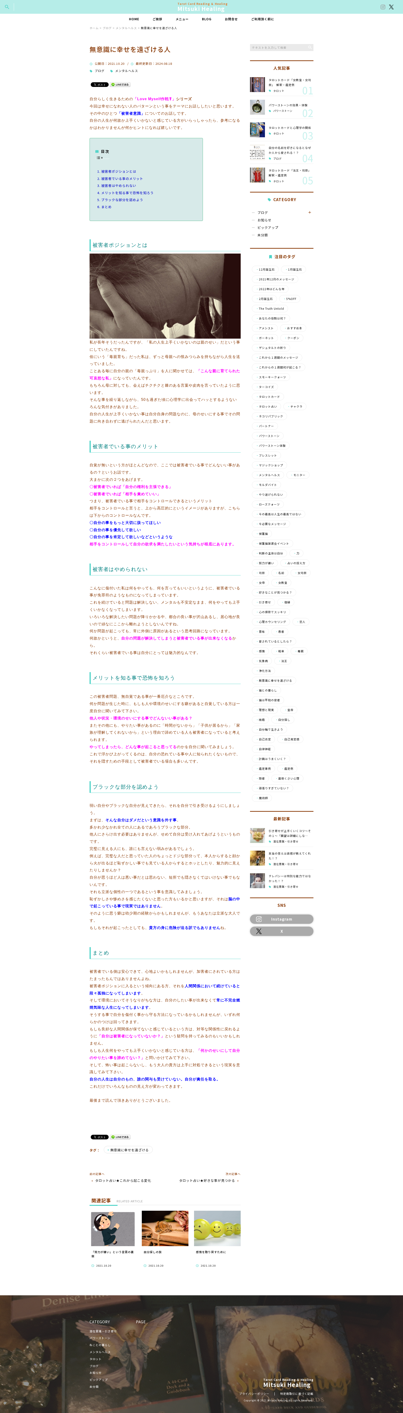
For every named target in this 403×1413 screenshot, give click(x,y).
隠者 (260, 778)
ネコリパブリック (269, 416)
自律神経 (263, 749)
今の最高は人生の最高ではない (278, 514)
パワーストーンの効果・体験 (288, 105)
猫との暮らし (266, 690)
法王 (282, 661)
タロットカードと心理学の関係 (290, 128)
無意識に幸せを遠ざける (129, 1150)
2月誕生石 (264, 298)
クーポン (291, 338)
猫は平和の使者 (268, 700)
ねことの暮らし (100, 1345)
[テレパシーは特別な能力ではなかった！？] (257, 880)
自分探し (282, 719)
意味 (260, 631)
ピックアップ (267, 227)
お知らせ (264, 220)
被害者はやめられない (118, 185)
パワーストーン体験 (271, 445)
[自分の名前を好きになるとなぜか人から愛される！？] (257, 152)
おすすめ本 (293, 328)
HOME (134, 19)
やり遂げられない (269, 494)
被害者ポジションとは (118, 171)
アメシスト (265, 328)
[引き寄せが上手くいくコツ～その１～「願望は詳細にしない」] (257, 835)
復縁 (285, 602)
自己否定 (263, 739)
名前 (279, 572)
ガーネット (265, 338)
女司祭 (301, 572)
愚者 (279, 631)
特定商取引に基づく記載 (296, 1394)
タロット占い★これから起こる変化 (123, 1180)
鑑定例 (287, 768)
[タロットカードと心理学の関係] (257, 129)
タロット (279, 90)
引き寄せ (263, 602)
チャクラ (294, 406)
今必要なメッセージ (271, 524)
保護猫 (262, 533)
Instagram (281, 919)
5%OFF (289, 298)
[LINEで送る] (120, 84)
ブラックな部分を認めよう (122, 199)
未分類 (262, 235)
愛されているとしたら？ (274, 641)
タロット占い (266, 406)
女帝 (260, 582)
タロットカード (268, 396)
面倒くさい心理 (287, 778)
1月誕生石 (293, 269)
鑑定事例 (263, 768)
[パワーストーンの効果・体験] (257, 107)
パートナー (265, 426)
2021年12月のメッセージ (275, 279)
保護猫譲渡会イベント (272, 543)
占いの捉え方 (295, 563)
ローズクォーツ (268, 504)
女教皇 (281, 582)
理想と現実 (265, 710)
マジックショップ (269, 465)
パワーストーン (282, 110)
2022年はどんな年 (270, 289)
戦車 (279, 651)
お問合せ (231, 19)
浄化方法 (263, 670)
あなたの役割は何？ (271, 318)
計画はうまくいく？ (271, 758)
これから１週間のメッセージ (277, 357)
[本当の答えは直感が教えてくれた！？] (257, 858)
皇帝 (288, 710)
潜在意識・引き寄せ (286, 841)
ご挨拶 (157, 19)
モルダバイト (266, 484)
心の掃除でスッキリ (271, 612)
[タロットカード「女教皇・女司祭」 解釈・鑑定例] (257, 84)
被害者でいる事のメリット (122, 178)
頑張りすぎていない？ (272, 788)
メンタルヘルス (126, 71)
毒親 (299, 651)
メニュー (182, 19)
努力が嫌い (265, 563)
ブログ (99, 71)
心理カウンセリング (271, 621)
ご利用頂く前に (262, 19)
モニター (298, 475)
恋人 (301, 621)
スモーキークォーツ (271, 377)
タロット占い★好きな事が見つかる (207, 1180)
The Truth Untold (270, 308)
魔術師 (262, 798)
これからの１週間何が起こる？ (278, 367)
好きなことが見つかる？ (274, 592)
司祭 (260, 572)
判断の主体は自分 (269, 553)
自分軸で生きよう (269, 729)
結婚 (260, 719)
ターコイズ (265, 386)
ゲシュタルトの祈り (271, 347)
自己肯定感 (290, 739)
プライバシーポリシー (254, 1394)
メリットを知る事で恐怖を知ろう (127, 192)
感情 (260, 651)
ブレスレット (266, 455)
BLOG (207, 19)
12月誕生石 (265, 269)
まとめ (106, 206)
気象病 (262, 661)
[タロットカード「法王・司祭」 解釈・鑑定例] (257, 175)
